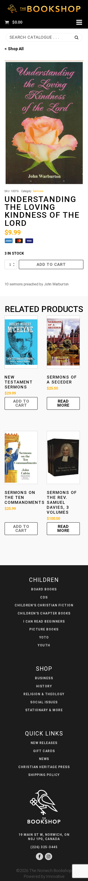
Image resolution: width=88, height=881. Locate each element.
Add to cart (51, 264)
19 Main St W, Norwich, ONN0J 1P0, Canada (44, 837)
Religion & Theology (44, 694)
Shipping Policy (44, 775)
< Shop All (14, 48)
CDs (44, 597)
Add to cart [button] (21, 403)
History (44, 686)
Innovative (55, 876)
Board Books (44, 589)
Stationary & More (44, 710)
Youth (44, 645)
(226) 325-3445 (44, 847)
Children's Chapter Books (44, 613)
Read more (63, 403)
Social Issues (44, 702)
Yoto (44, 637)
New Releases (44, 743)
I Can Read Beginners (44, 621)
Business (44, 678)
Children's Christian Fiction (44, 605)
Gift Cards (44, 751)
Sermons (38, 191)
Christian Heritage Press (44, 767)
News (44, 759)
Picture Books (44, 629)
